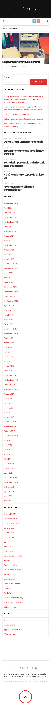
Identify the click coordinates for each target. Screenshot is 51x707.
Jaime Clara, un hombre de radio (23, 141)
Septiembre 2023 (11, 231)
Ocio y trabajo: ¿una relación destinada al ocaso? (23, 119)
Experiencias (9, 551)
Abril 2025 (8, 208)
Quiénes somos (10, 607)
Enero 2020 (8, 324)
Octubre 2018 (9, 384)
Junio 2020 (8, 315)
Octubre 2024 (9, 212)
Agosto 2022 (9, 250)
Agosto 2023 (9, 236)
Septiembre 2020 (11, 301)
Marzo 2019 (9, 366)
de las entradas (11, 625)
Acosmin (44, 681)
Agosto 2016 (9, 491)
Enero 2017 (8, 473)
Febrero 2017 (9, 468)
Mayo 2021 (8, 273)
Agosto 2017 (9, 440)
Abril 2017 (8, 459)
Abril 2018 (8, 412)
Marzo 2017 (9, 463)
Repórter (25, 9)
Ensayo (6, 542)
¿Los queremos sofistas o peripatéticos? (19, 188)
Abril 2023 (8, 240)
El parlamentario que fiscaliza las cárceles (24, 152)
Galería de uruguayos (12, 570)
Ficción (7, 560)
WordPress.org (10, 634)
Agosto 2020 (9, 305)
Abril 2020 (8, 319)
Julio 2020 (8, 310)
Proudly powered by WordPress (14, 681)
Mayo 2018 (8, 408)
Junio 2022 (8, 254)
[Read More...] (4, 67)
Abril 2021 (8, 277)
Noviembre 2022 (11, 245)
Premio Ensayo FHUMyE (18, 66)
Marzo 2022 (9, 259)
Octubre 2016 (9, 487)
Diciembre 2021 (10, 264)
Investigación (9, 579)
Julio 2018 (8, 398)
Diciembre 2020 (10, 287)
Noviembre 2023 (11, 222)
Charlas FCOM (10, 514)
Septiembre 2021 (11, 268)
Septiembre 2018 (11, 389)
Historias (7, 574)
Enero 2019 (8, 370)
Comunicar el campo (12, 523)
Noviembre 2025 (11, 203)
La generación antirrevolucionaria (20, 62)
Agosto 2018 (9, 394)
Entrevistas (8, 546)
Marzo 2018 (9, 417)
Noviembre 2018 (11, 380)
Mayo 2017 (8, 454)
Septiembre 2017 (11, 435)
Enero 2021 (8, 282)
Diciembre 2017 (10, 422)
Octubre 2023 (9, 226)
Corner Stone (9, 532)
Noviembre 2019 (11, 333)
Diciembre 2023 (10, 217)
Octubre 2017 (9, 431)
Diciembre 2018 (10, 375)
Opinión (7, 588)
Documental (9, 537)
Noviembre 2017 (11, 426)
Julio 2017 (8, 445)
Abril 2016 (8, 501)
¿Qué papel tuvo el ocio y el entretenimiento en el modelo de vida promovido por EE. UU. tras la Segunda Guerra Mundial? (23, 99)
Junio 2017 (8, 449)
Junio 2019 (8, 352)
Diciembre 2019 (10, 329)
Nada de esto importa (12, 583)
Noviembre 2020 (11, 291)
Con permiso (9, 528)
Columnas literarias (11, 518)
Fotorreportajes (10, 565)
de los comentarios (13, 629)
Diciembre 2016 (10, 477)
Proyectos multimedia (13, 602)
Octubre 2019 (9, 338)
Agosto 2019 (9, 343)
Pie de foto (8, 593)
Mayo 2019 (8, 356)
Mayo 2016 (8, 496)
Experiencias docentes (13, 556)
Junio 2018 (8, 403)
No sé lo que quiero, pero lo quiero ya (24, 176)
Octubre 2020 (9, 296)
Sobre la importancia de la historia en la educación (24, 164)
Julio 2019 (8, 347)
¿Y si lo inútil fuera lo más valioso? (17, 114)
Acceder (7, 620)
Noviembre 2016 (11, 482)
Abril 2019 (8, 361)
